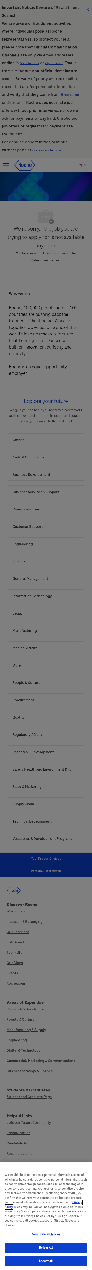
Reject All (46, 1248)
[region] (46, 1216)
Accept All (46, 1261)
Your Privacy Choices (46, 1234)
